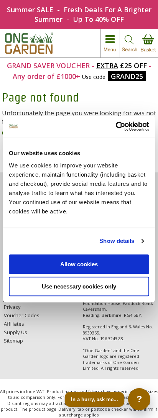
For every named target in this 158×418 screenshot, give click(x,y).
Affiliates (14, 323)
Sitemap (13, 340)
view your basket (148, 43)
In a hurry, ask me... (94, 399)
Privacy (12, 306)
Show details (116, 241)
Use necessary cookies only (79, 286)
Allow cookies (79, 264)
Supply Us (15, 332)
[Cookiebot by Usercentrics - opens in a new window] (115, 126)
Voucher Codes (22, 315)
